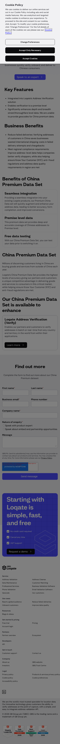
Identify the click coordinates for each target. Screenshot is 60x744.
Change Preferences (30, 42)
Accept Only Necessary (30, 50)
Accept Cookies (30, 58)
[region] (30, 32)
